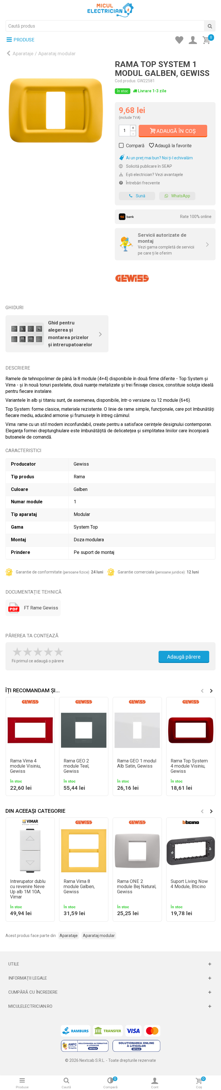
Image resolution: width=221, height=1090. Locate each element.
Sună (140, 196)
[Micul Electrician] (110, 10)
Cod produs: (125, 81)
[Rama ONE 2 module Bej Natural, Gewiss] (137, 851)
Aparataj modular (57, 53)
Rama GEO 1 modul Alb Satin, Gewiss (136, 763)
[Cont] (194, 40)
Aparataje (23, 53)
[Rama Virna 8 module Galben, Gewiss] (84, 851)
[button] (211, 690)
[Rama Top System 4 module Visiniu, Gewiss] (191, 730)
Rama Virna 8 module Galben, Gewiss (79, 886)
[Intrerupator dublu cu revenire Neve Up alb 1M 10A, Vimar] (30, 851)
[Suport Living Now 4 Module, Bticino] (191, 851)
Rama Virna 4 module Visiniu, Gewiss (25, 766)
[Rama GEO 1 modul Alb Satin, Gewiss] (137, 730)
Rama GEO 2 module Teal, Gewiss (76, 766)
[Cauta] (210, 26)
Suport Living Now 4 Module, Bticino (189, 884)
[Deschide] (110, 964)
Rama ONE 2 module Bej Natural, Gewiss (136, 886)
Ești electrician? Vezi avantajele (154, 174)
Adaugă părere (184, 657)
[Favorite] (181, 40)
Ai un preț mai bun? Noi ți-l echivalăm (159, 158)
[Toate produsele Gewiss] (132, 276)
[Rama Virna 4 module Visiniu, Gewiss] (30, 730)
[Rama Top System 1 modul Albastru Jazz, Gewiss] (55, 110)
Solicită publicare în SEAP (148, 166)
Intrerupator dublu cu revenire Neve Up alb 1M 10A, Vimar (27, 889)
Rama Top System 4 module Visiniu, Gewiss (189, 766)
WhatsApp (180, 196)
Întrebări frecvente (142, 183)
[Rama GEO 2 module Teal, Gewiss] (84, 730)
